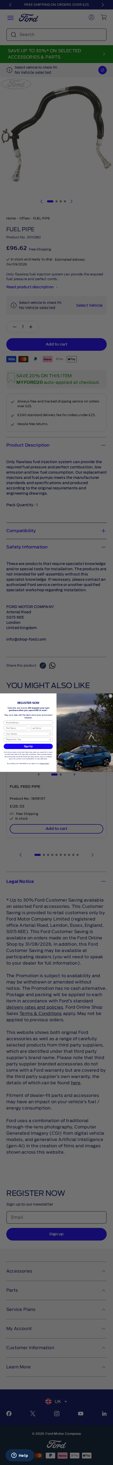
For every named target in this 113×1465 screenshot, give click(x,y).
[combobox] (27, 734)
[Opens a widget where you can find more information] (19, 1455)
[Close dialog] (110, 695)
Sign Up (28, 746)
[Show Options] (50, 734)
